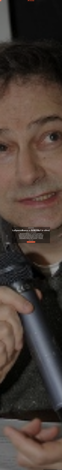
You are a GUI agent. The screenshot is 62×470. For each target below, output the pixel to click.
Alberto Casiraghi (33, 232)
